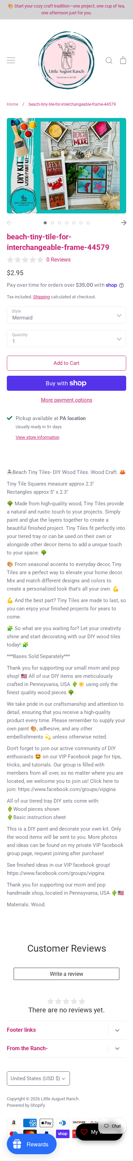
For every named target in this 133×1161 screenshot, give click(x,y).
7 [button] (88, 222)
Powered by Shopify (26, 1105)
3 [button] (59, 222)
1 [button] (45, 222)
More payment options (66, 400)
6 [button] (81, 222)
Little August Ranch (59, 1098)
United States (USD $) (35, 1078)
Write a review (66, 974)
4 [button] (66, 222)
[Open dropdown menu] (117, 1030)
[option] (66, 165)
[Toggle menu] (10, 60)
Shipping (41, 296)
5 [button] (73, 222)
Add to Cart (66, 363)
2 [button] (52, 222)
